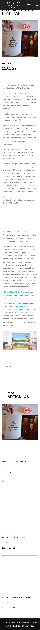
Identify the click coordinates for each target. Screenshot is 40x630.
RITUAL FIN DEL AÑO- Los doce (14, 537)
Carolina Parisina (14, 4)
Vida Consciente (14, 7)
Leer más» (5, 466)
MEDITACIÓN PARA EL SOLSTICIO (16, 597)
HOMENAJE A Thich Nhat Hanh (14, 462)
